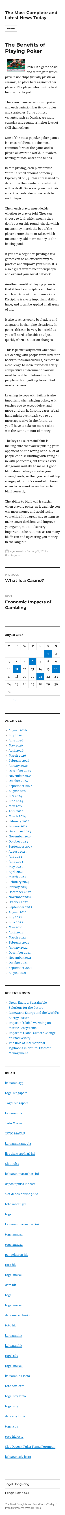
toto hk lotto (14, 1436)
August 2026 (18, 730)
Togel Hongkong (17, 1484)
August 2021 (17, 973)
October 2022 (18, 902)
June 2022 (16, 922)
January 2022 (18, 947)
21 (40, 676)
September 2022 (20, 907)
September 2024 (20, 786)
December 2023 (20, 831)
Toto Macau (13, 1123)
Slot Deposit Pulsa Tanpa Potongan (30, 1446)
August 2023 (18, 851)
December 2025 (20, 770)
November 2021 (20, 957)
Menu (11, 28)
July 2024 (15, 796)
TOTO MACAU (15, 1133)
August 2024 (18, 791)
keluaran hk (13, 1113)
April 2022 (16, 932)
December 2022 (20, 892)
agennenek (17, 551)
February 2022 (19, 942)
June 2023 (16, 861)
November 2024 (20, 776)
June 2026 (16, 740)
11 (17, 669)
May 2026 (16, 745)
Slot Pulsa (12, 1163)
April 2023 (16, 872)
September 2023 (20, 846)
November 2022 (20, 897)
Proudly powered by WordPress (23, 1508)
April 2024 (16, 811)
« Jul (16, 699)
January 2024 (18, 826)
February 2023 (19, 882)
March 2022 (17, 937)
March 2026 (17, 755)
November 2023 (20, 836)
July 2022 (15, 917)
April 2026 (16, 750)
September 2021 (20, 968)
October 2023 (18, 841)
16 (56, 669)
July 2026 (15, 735)
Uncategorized (14, 555)
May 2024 (16, 806)
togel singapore (16, 1093)
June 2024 (16, 801)
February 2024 (19, 821)
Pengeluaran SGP (17, 1493)
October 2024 (18, 781)
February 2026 (19, 760)
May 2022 (16, 927)
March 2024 (17, 816)
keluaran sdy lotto (18, 1457)
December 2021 (20, 952)
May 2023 (16, 866)
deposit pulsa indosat (20, 1184)
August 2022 (18, 912)
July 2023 (15, 856)
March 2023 (17, 877)
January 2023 (18, 887)
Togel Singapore (17, 1103)
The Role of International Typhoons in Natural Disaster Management (30, 1048)
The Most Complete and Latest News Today (31, 15)
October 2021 (18, 962)
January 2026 (18, 765)
